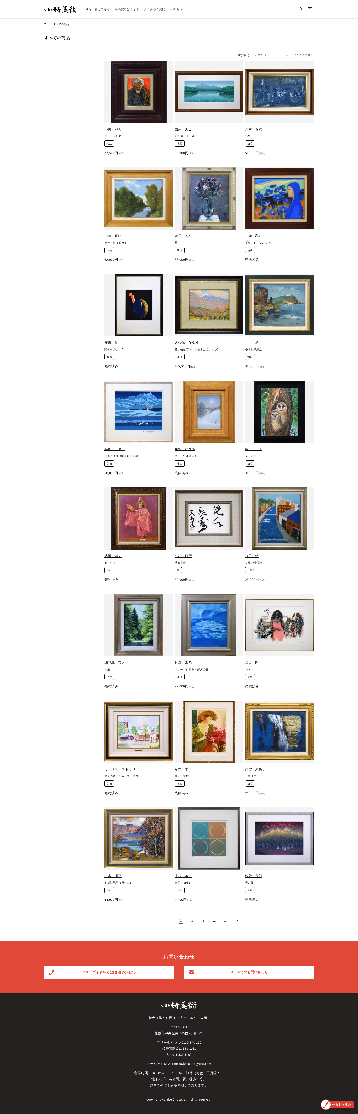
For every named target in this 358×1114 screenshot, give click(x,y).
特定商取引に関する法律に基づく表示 (178, 1018)
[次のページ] (237, 920)
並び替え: (244, 55)
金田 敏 (252, 556)
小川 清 (252, 342)
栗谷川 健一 (114, 449)
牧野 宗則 (253, 876)
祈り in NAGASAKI (258, 243)
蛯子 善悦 (183, 236)
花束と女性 (182, 776)
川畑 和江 (253, 236)
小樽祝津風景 (253, 349)
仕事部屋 (250, 776)
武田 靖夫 (113, 556)
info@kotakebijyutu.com (192, 1064)
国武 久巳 (183, 129)
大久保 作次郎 (187, 342)
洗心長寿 (180, 563)
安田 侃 (111, 342)
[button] (176, 9)
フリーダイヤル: (109, 972)
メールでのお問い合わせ (249, 972)
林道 (107, 669)
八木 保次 (253, 129)
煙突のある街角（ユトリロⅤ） (124, 776)
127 (226, 920)
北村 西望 (183, 556)
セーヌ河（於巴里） (117, 243)
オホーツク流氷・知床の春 (191, 669)
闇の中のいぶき (114, 349)
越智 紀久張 (185, 449)
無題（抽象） (183, 882)
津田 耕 (252, 662)
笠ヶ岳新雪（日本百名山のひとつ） (197, 349)
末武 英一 (183, 876)
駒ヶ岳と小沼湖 (184, 136)
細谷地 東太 (114, 662)
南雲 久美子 (255, 769)
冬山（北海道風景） (187, 456)
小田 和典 (113, 129)
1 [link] (181, 920)
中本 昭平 (113, 876)
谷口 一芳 (253, 449)
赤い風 (249, 882)
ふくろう (250, 456)
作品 (248, 136)
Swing (249, 669)
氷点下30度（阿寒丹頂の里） (122, 456)
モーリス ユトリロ (119, 769)
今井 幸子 (183, 769)
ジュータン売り (114, 136)
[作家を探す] (337, 1104)
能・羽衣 (110, 563)
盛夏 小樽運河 (254, 563)
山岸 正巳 (113, 236)
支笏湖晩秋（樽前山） (118, 882)
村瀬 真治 (183, 662)
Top (46, 24)
